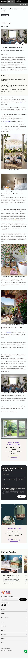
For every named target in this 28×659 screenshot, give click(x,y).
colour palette (9, 119)
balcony (8, 332)
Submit (21, 496)
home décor (22, 102)
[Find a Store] (23, 4)
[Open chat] (25, 651)
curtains (5, 360)
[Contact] (18, 4)
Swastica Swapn (7, 23)
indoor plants (15, 219)
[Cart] (25, 4)
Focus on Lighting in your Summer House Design (12, 83)
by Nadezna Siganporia (8, 583)
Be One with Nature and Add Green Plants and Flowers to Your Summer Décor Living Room (14, 86)
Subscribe (23, 599)
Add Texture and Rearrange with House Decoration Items (14, 89)
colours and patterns (7, 121)
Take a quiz (14, 539)
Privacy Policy (3, 650)
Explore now (14, 457)
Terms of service (10, 650)
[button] (10, 75)
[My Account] (20, 4)
